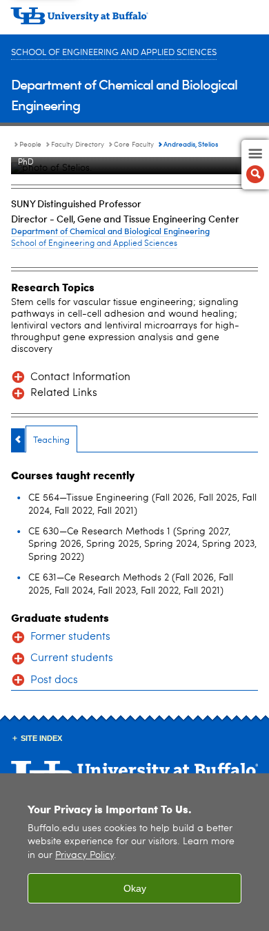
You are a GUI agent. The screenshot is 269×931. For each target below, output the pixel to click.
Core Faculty (134, 144)
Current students (71, 658)
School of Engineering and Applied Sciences (114, 52)
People (30, 144)
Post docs (54, 680)
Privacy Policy (84, 855)
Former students (70, 636)
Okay (134, 888)
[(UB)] (134, 20)
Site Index (41, 738)
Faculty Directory (77, 144)
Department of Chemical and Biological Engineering (110, 230)
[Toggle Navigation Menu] (255, 164)
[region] (134, 852)
